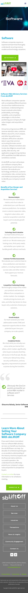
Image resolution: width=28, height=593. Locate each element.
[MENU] (25, 3)
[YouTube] (15, 554)
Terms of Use (15, 574)
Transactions (14, 527)
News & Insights (14, 534)
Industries (14, 520)
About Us (14, 506)
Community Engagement (14, 541)
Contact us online (8, 474)
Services (14, 513)
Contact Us (14, 548)
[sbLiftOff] (6, 3)
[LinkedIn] (11, 554)
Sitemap (24, 574)
